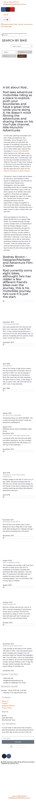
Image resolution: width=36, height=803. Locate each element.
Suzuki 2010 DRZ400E (21, 151)
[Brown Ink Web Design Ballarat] (14, 763)
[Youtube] (12, 9)
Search (22, 56)
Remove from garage (24, 49)
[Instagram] (8, 9)
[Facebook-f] (3, 9)
